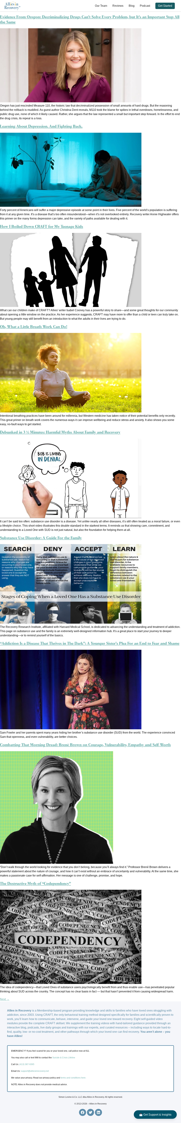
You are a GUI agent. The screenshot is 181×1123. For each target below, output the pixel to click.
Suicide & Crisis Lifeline (63, 1057)
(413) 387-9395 (26, 1064)
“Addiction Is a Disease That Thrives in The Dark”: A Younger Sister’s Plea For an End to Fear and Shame (89, 643)
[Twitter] (90, 1112)
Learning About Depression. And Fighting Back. (41, 126)
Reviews (117, 5)
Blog (132, 5)
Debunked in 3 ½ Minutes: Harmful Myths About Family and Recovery (60, 432)
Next (4, 999)
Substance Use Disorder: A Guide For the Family (41, 538)
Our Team (101, 5)
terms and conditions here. (73, 1078)
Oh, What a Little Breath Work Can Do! (33, 326)
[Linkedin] (98, 1112)
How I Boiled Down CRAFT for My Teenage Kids (41, 226)
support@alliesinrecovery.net (35, 1071)
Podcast (145, 5)
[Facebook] (82, 1112)
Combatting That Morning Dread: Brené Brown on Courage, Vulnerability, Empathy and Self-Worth (85, 745)
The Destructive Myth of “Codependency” (35, 883)
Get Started (165, 5)
